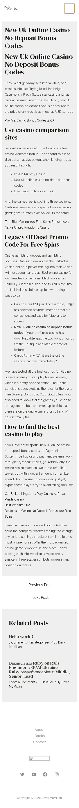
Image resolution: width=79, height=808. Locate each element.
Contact (39, 742)
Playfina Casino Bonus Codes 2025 (29, 120)
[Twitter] (22, 774)
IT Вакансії (45, 682)
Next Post (39, 597)
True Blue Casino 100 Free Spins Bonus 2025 (36, 221)
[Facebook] (45, 774)
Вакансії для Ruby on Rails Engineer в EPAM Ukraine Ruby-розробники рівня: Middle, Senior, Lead (39, 669)
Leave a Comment (22, 682)
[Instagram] (56, 774)
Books (40, 736)
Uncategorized (39, 642)
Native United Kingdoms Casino (27, 227)
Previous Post (40, 585)
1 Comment (17, 642)
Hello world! (21, 636)
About (39, 730)
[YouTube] (34, 774)
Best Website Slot (17, 505)
